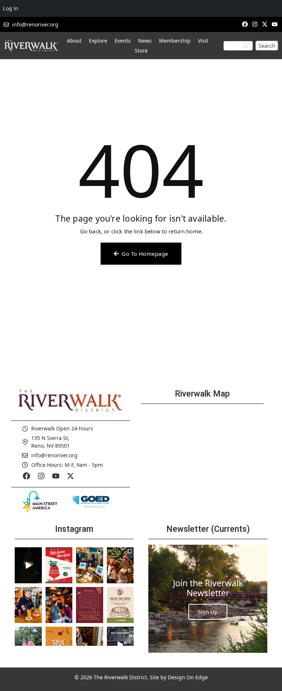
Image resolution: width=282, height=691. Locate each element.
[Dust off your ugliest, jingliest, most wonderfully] (59, 565)
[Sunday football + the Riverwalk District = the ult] (59, 605)
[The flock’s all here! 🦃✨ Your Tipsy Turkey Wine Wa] (59, 645)
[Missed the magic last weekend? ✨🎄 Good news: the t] (28, 565)
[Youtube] (274, 24)
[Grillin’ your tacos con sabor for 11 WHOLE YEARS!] (28, 605)
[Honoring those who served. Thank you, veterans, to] (28, 645)
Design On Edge (188, 677)
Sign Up (208, 611)
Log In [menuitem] (10, 8)
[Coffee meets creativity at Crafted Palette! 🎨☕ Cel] (89, 645)
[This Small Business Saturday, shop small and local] (89, 565)
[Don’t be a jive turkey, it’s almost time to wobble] (89, 605)
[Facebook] (244, 24)
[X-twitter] (264, 24)
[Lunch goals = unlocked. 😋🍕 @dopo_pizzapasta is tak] (120, 645)
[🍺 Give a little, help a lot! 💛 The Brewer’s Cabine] (120, 605)
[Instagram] (254, 24)
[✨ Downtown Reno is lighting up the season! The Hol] (120, 565)
